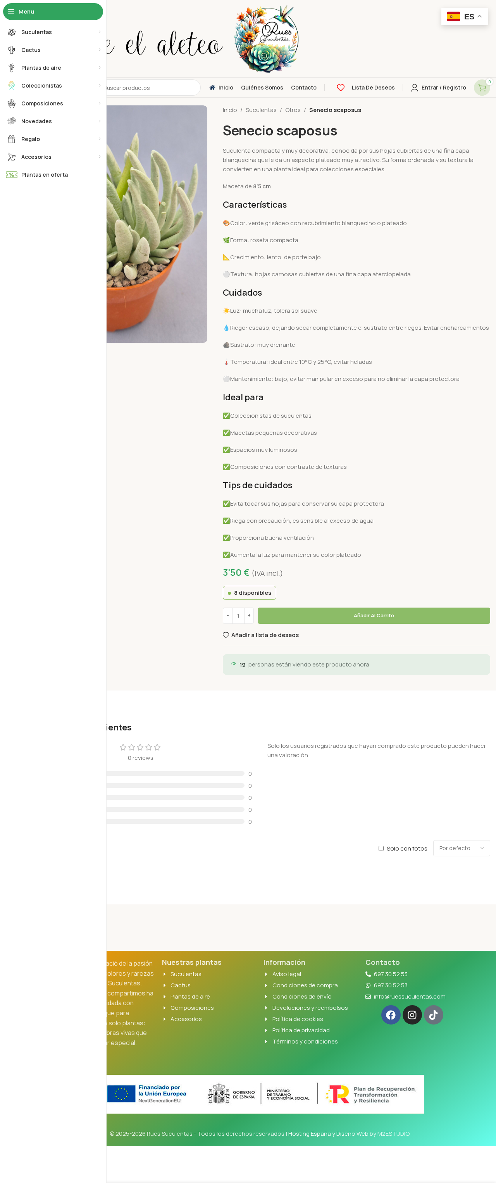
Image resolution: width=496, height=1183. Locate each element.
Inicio (230, 110)
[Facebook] (391, 1015)
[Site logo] (126, 38)
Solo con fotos (407, 848)
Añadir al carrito (374, 615)
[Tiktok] (433, 1015)
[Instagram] (412, 1015)
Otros (293, 110)
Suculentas (261, 110)
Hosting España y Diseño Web (328, 1134)
